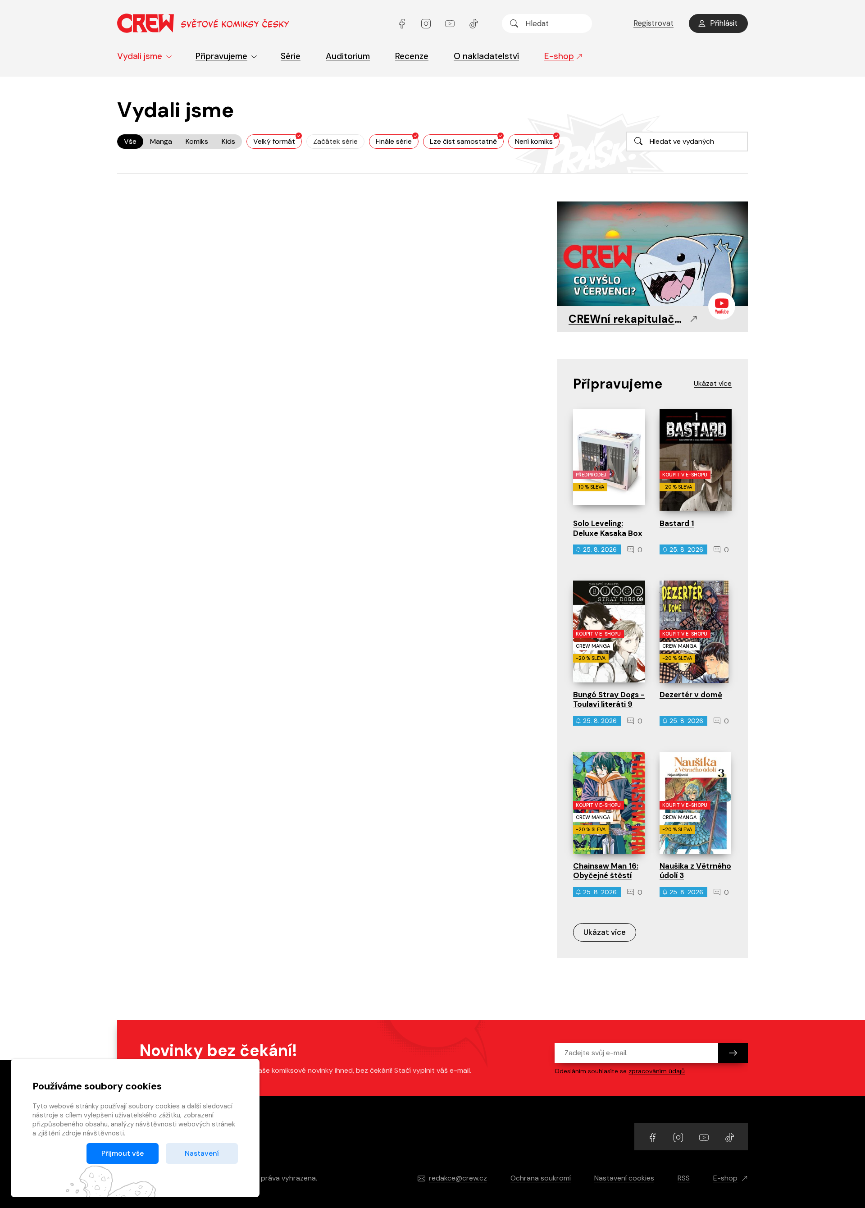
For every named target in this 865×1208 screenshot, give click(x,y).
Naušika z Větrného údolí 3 (695, 870)
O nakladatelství (486, 56)
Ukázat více (604, 932)
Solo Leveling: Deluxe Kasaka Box (607, 528)
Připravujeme (221, 56)
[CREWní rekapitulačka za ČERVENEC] (652, 254)
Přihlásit (724, 23)
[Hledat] (514, 23)
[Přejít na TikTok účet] (473, 23)
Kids (228, 141)
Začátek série (335, 141)
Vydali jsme (139, 56)
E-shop (559, 56)
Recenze (411, 56)
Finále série (394, 141)
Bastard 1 (677, 523)
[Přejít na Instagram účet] (426, 23)
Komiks (197, 141)
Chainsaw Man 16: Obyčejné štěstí (605, 870)
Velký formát (274, 141)
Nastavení (202, 1153)
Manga (161, 141)
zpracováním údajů (656, 1071)
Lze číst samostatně (463, 141)
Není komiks (534, 141)
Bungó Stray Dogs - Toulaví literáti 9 (609, 699)
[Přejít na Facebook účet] (403, 23)
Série (290, 56)
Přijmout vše (122, 1153)
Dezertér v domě (691, 695)
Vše (130, 141)
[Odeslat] (733, 1053)
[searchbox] (547, 23)
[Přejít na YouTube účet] (450, 23)
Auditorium (348, 56)
